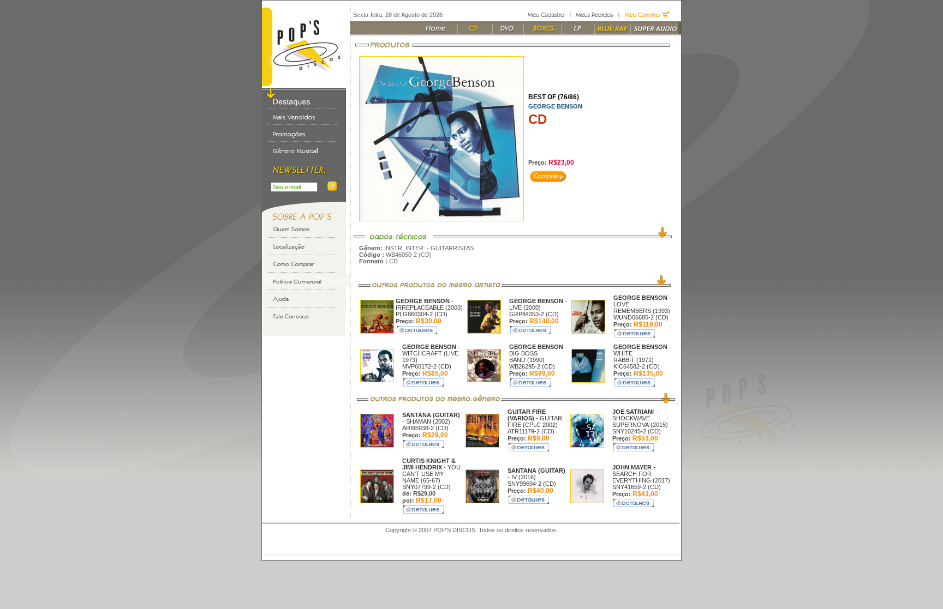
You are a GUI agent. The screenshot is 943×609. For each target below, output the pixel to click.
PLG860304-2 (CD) (421, 314)
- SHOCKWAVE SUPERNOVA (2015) (640, 418)
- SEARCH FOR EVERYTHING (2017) (641, 474)
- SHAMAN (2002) (431, 418)
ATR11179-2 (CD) (531, 431)
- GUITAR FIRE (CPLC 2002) (535, 418)
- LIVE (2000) (538, 304)
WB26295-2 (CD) (532, 366)
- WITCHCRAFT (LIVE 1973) (431, 353)
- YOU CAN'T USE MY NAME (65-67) (431, 470)
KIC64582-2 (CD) (636, 366)
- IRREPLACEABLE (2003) (429, 304)
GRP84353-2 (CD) (534, 314)
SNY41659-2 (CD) (636, 487)
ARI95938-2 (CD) (425, 428)
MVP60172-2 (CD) (426, 366)
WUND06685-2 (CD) (641, 317)
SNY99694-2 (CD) (532, 483)
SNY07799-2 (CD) (426, 487)
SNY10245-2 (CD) (636, 431)
